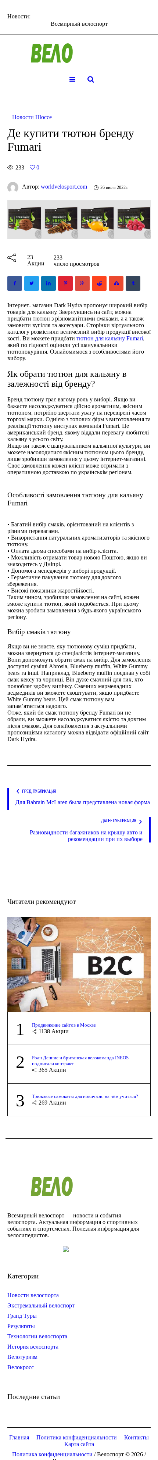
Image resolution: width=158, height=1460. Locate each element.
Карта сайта (79, 1444)
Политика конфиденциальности (76, 1437)
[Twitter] (31, 283)
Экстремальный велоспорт (41, 1305)
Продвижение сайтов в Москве (64, 1025)
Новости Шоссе (32, 117)
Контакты (136, 1437)
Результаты (21, 1326)
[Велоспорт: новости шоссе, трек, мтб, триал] (79, 53)
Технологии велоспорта (37, 1336)
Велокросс (20, 1367)
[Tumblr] (133, 283)
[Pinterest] (65, 283)
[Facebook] (14, 283)
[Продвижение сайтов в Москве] (79, 964)
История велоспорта (32, 1346)
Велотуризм (22, 1357)
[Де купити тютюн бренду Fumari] (79, 219)
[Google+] (82, 283)
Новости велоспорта (33, 1295)
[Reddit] (99, 283)
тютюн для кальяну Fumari (109, 338)
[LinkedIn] (48, 283)
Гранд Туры (22, 1316)
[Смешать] (116, 283)
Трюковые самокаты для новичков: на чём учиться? (85, 1096)
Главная (19, 1437)
